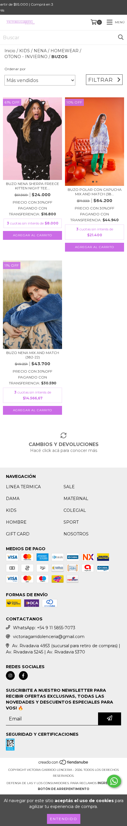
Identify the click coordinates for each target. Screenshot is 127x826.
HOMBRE (16, 522)
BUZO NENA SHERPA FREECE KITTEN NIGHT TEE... (32, 185)
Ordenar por (15, 69)
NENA (40, 50)
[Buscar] (121, 37)
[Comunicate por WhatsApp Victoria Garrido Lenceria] (114, 781)
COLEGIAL (75, 510)
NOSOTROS (76, 534)
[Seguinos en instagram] (10, 675)
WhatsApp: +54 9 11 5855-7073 (44, 627)
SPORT (71, 522)
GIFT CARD (18, 534)
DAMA (12, 498)
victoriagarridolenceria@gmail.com (48, 636)
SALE (69, 486)
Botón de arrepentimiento (63, 789)
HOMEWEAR (65, 50)
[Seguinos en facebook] (23, 675)
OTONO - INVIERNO (26, 56)
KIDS (24, 50)
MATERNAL (76, 498)
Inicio (9, 50)
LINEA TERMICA (23, 486)
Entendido (63, 819)
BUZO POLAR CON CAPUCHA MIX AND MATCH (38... (95, 191)
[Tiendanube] (63, 764)
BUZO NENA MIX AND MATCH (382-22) (32, 354)
